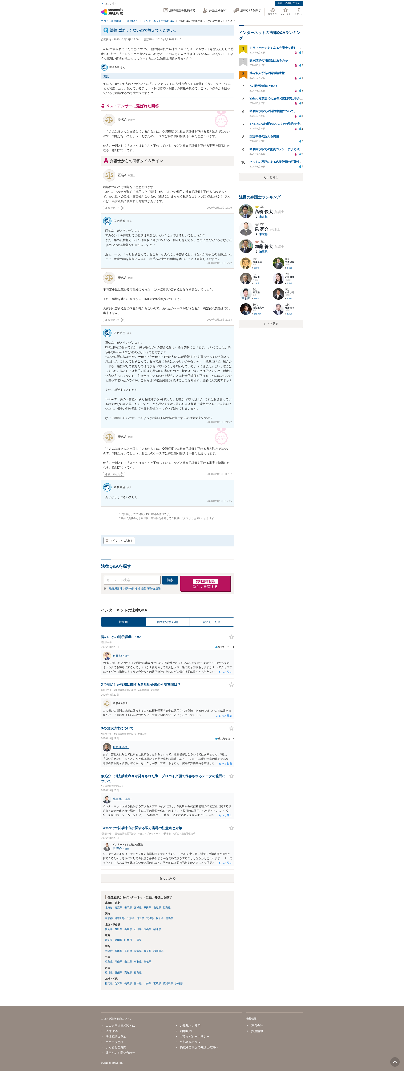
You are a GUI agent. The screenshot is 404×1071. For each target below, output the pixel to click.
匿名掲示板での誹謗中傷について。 (273, 111)
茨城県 (150, 918)
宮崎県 (157, 983)
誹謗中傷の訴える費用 (264, 136)
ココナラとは (114, 1042)
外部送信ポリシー (191, 1042)
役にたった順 (212, 622)
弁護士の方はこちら (289, 3)
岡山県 (118, 961)
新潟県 (109, 929)
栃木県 (159, 918)
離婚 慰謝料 (115, 588)
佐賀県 (118, 983)
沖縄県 (179, 983)
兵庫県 (118, 950)
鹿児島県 (168, 983)
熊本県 (138, 983)
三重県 (138, 939)
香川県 (109, 972)
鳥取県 (138, 961)
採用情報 (257, 1031)
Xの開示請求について (264, 85)
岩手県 (128, 907)
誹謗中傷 (129, 588)
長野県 (118, 929)
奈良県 (147, 950)
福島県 (167, 907)
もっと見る (271, 177)
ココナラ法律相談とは (120, 1025)
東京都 (109, 918)
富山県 (147, 929)
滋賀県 (138, 950)
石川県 (138, 929)
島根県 (147, 961)
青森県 (118, 907)
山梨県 (128, 929)
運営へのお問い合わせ (120, 1052)
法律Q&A (112, 1031)
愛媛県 (118, 972)
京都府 (128, 950)
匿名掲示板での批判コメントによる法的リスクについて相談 (289, 149)
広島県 (109, 961)
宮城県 (138, 907)
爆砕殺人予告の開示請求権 (267, 73)
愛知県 (109, 939)
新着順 (123, 622)
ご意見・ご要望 (190, 1025)
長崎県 (128, 983)
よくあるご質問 (116, 1047)
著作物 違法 (154, 588)
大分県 (147, 983)
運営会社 (257, 1025)
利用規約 (186, 1031)
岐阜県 (128, 939)
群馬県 (169, 918)
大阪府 (109, 950)
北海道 (109, 907)
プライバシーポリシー (194, 1036)
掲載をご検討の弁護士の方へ (199, 1047)
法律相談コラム (116, 1036)
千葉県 (130, 918)
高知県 (128, 972)
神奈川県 (120, 918)
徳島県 (138, 972)
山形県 (157, 907)
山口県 (128, 961)
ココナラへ (111, 3)
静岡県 (118, 939)
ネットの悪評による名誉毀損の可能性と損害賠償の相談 (286, 161)
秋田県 (147, 907)
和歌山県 (158, 950)
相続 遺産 (140, 588)
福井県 (157, 929)
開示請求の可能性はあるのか (269, 60)
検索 (170, 580)
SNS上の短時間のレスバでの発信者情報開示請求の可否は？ (289, 123)
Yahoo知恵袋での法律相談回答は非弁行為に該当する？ (286, 98)
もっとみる (167, 878)
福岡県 (109, 983)
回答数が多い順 (167, 622)
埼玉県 (140, 918)
